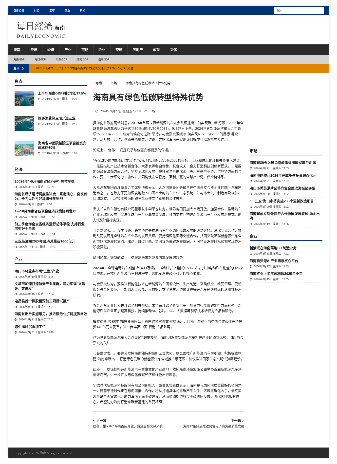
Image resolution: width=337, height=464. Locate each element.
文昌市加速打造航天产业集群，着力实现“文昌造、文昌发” (50, 285)
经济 (50, 49)
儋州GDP (104, 59)
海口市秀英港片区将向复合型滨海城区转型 (282, 188)
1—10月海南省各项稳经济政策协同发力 (45, 211)
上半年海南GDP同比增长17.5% (62, 93)
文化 (173, 49)
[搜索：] (299, 10)
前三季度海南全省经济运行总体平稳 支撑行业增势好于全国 (50, 226)
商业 (67, 10)
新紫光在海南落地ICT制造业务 (273, 247)
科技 (82, 10)
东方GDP (82, 59)
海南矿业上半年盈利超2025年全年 (276, 273)
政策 (156, 49)
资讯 (33, 49)
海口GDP (40, 59)
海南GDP (19, 59)
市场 (84, 49)
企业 (101, 49)
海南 (16, 49)
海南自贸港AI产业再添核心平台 (274, 260)
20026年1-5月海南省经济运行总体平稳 (45, 181)
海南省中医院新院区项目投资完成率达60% (62, 145)
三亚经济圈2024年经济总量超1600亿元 (45, 241)
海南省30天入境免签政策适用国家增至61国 (283, 162)
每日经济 (18, 10)
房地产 (137, 49)
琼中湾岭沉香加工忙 (30, 326)
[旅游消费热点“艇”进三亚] (24, 123)
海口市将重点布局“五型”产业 (37, 271)
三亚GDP (61, 59)
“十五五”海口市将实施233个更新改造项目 (282, 201)
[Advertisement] (287, 110)
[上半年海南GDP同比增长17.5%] (24, 98)
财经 (36, 10)
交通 (118, 49)
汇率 (52, 10)
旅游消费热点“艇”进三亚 (56, 118)
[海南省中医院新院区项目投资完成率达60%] (24, 148)
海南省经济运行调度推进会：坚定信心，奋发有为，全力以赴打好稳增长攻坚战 (51, 196)
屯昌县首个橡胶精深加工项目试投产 (42, 300)
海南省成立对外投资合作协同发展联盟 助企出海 (285, 215)
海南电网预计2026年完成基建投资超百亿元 (283, 175)
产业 (67, 49)
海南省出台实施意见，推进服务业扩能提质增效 (51, 313)
